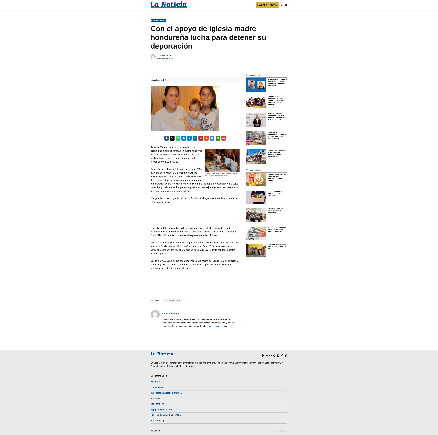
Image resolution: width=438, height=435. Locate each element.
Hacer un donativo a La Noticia (166, 415)
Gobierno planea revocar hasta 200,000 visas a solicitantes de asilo (277, 229)
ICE (178, 300)
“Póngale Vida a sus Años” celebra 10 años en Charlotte (276, 211)
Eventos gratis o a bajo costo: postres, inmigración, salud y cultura (277, 177)
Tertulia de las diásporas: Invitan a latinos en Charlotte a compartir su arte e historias (276, 100)
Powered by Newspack (279, 431)
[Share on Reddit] (206, 138)
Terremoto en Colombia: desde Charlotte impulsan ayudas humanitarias (277, 153)
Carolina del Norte (158, 21)
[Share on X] (172, 138)
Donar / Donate (267, 5)
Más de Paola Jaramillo (218, 326)
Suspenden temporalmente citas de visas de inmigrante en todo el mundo (277, 135)
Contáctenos (157, 387)
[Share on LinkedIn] (195, 138)
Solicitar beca (157, 404)
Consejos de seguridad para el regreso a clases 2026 (277, 246)
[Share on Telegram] (189, 138)
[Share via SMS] (212, 138)
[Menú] (286, 5)
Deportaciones (169, 300)
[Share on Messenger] (183, 138)
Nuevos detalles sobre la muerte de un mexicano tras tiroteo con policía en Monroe (277, 82)
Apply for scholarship (161, 409)
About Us (155, 382)
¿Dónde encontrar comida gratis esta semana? (275, 193)
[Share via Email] (218, 138)
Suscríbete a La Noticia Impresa (166, 393)
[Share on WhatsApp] (178, 138)
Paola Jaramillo (166, 56)
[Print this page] (223, 138)
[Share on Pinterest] (200, 138)
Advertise (155, 398)
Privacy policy (157, 420)
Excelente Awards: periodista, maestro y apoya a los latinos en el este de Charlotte (277, 116)
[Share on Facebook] (166, 138)
